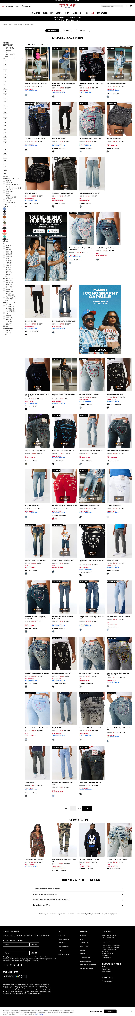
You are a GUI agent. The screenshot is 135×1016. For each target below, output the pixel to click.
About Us (83, 935)
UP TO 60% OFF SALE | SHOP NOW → (67, 1)
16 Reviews (62, 683)
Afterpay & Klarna (64, 954)
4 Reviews (89, 461)
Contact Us (106, 931)
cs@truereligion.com (108, 937)
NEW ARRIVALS (35, 13)
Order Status (62, 935)
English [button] (17, 6)
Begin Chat (105, 967)
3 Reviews (79, 260)
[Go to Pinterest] (22, 965)
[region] (67, 1011)
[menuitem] (35, 12)
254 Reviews (62, 148)
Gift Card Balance (64, 939)
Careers (82, 950)
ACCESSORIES (77, 13)
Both (21, 940)
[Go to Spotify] (18, 965)
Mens (6, 940)
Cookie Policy (39, 1014)
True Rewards (102, 13)
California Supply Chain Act (88, 965)
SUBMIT (34, 944)
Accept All (110, 1011)
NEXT (87, 808)
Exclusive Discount (85, 961)
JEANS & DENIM (48, 13)
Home (5, 25)
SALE (92, 13)
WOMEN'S (59, 13)
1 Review (116, 148)
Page (66, 808)
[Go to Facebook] (4, 965)
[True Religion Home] (67, 6)
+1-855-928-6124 (107, 953)
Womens (14, 940)
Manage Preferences (96, 1011)
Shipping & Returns (64, 946)
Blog (81, 939)
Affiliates (82, 954)
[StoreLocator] (103, 981)
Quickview (37, 78)
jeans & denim (13, 25)
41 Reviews (89, 148)
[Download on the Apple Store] (8, 976)
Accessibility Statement (87, 969)
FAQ (60, 950)
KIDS (86, 13)
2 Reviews (116, 94)
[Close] (132, 1011)
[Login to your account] (126, 6)
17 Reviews (89, 683)
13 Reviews (35, 203)
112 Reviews (117, 404)
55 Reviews (35, 331)
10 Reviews (62, 515)
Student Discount (85, 957)
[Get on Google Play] (20, 976)
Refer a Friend (84, 946)
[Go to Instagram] (11, 965)
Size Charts (62, 943)
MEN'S (67, 13)
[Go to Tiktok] (7, 965)
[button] (121, 6)
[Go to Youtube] (14, 965)
